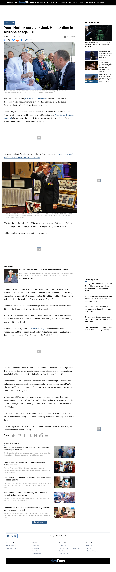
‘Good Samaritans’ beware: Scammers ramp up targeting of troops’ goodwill (27, 478)
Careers (88, 548)
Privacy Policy (11, 545)
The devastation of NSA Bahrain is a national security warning (98, 328)
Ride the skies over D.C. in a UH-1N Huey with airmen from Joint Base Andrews (98, 44)
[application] (98, 33)
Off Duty (75, 2)
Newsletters (36, 548)
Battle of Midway (36, 328)
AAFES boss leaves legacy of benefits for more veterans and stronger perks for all (27, 448)
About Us (89, 545)
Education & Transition (87, 2)
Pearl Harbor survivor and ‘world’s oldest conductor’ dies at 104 (45, 270)
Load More (39, 522)
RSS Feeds (36, 551)
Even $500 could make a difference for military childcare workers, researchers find (27, 509)
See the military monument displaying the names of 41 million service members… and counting (105, 67)
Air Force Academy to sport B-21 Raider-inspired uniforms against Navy (105, 54)
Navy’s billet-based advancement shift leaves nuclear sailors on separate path (98, 298)
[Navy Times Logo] (26, 2)
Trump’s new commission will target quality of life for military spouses (25, 463)
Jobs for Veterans (92, 551)
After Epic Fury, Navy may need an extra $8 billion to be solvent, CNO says (98, 309)
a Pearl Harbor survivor (35, 98)
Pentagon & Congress (63, 2)
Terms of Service (11, 548)
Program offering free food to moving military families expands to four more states (26, 494)
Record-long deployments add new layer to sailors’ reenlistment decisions (98, 319)
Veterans (9, 23)
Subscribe (35, 545)
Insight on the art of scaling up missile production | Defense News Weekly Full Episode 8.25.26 (105, 78)
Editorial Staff (63, 554)
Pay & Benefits (40, 2)
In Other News (10, 443)
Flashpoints (51, 2)
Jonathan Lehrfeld (27, 278)
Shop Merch (36, 554)
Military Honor (101, 2)
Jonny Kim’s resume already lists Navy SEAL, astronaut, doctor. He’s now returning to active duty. (98, 287)
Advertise (62, 545)
